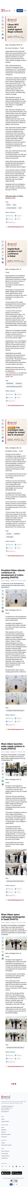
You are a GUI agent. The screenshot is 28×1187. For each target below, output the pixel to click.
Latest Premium (5, 1121)
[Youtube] (13, 1166)
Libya (14, 204)
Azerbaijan (16, 533)
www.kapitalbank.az (11, 373)
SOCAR (8, 204)
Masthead (3, 1129)
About (2, 1127)
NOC (20, 208)
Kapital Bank (10, 383)
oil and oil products (11, 208)
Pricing (3, 1142)
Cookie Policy (4, 1158)
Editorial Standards (5, 1134)
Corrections (4, 1136)
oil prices (9, 533)
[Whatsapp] (2, 1166)
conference (18, 383)
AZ (14, 1184)
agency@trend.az (5, 1111)
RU (17, 1184)
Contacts (3, 1132)
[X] (9, 1166)
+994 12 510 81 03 (5, 1109)
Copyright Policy (5, 1155)
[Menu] (25, 10)
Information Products (6, 1145)
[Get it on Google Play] (17, 1173)
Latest (2, 1119)
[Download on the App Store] (6, 1173)
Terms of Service (5, 1151)
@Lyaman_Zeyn (10, 198)
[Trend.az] (5, 10)
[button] (2, 17)
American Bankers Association (14, 386)
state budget (10, 536)
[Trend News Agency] (5, 1097)
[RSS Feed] (23, 1166)
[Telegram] (16, 1166)
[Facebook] (6, 1166)
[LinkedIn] (19, 1166)
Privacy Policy (4, 1153)
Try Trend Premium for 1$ (15, 227)
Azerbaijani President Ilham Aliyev (15, 710)
